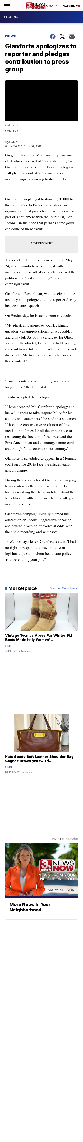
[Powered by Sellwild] (72, 838)
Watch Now (70, 5)
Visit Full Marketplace (64, 588)
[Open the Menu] (7, 5)
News (11, 36)
